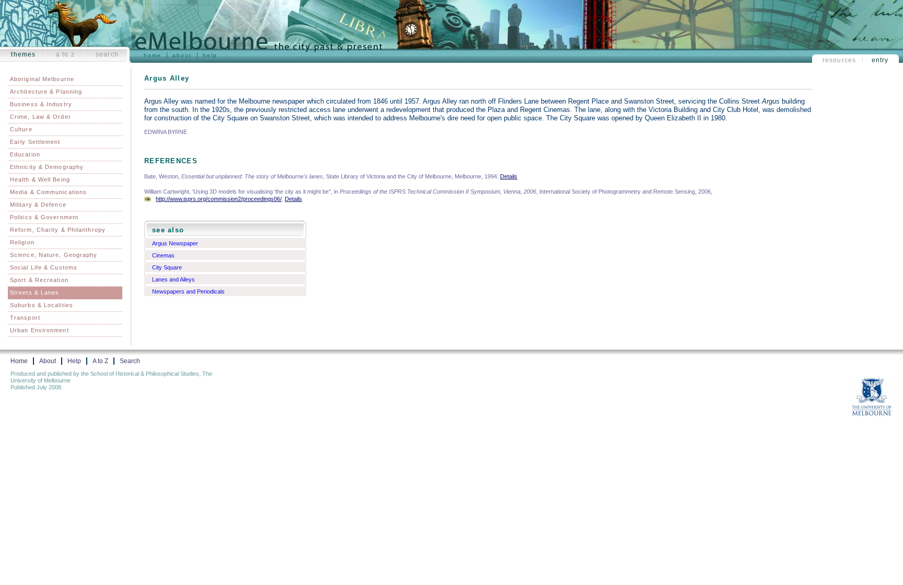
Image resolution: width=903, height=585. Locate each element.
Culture (21, 129)
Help (210, 55)
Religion (22, 242)
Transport (25, 317)
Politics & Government (44, 217)
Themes (23, 54)
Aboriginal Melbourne (42, 79)
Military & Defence (38, 204)
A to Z (65, 54)
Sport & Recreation (39, 280)
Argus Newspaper (175, 243)
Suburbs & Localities (41, 305)
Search (107, 54)
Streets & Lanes (35, 292)
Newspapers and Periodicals (188, 291)
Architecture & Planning (46, 91)
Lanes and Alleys (173, 279)
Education (25, 154)
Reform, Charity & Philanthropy (58, 230)
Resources (839, 60)
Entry (880, 60)
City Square (167, 267)
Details (508, 176)
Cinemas (163, 255)
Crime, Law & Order (40, 117)
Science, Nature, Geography (54, 255)
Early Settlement (35, 142)
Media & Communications (48, 192)
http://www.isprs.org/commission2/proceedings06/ (219, 199)
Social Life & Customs (43, 267)
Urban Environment (39, 330)
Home (152, 55)
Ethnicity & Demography (47, 167)
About (182, 55)
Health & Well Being (40, 179)
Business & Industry (41, 104)
